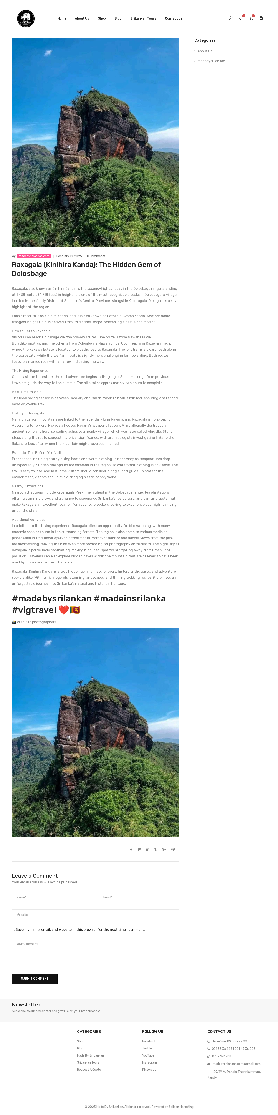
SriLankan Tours (143, 18)
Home (62, 18)
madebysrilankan (211, 61)
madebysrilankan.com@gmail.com (237, 1064)
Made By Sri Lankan (90, 1055)
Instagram (149, 1062)
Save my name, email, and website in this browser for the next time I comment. (80, 930)
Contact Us (173, 18)
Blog (118, 18)
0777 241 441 (221, 1056)
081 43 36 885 (245, 1049)
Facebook (149, 1041)
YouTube (148, 1055)
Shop (102, 18)
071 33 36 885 (222, 1049)
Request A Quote (89, 1070)
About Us (82, 18)
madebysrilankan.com (34, 256)
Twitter (147, 1048)
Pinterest (149, 1070)
